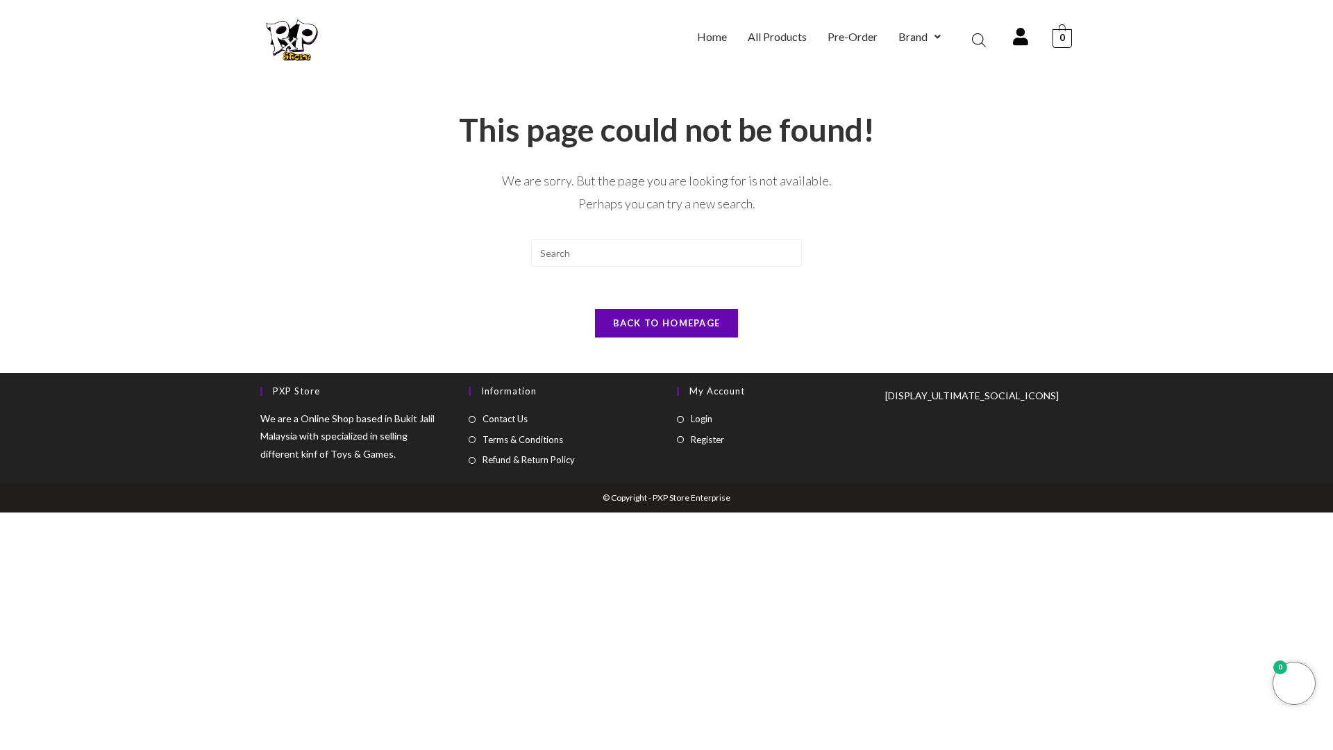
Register (707, 439)
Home (712, 36)
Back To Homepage (667, 322)
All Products (777, 36)
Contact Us (505, 418)
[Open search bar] (979, 40)
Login (701, 418)
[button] (919, 37)
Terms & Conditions (523, 439)
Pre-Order (853, 36)
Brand (913, 36)
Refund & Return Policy (529, 459)
